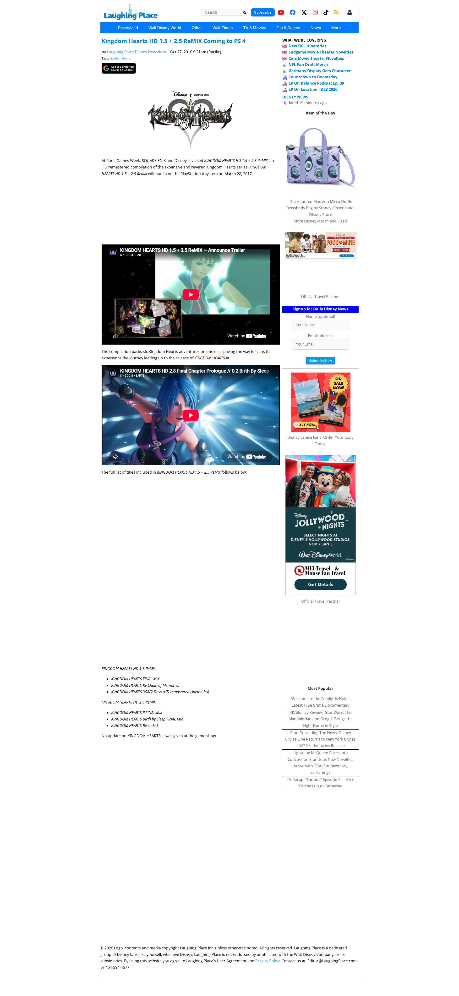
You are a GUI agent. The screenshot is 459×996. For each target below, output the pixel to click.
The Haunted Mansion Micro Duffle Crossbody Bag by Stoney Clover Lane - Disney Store (320, 208)
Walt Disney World (164, 27)
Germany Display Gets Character (320, 70)
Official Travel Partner (320, 296)
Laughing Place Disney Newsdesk (136, 51)
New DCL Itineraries (307, 46)
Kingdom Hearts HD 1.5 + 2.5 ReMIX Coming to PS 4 (174, 41)
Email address (320, 335)
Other (197, 27)
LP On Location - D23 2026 (313, 89)
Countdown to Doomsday (313, 77)
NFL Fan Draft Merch (308, 64)
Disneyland (128, 27)
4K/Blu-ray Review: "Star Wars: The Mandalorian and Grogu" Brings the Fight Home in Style (321, 719)
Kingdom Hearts (120, 58)
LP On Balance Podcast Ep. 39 (316, 83)
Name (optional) (320, 316)
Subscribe (263, 12)
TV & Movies (254, 27)
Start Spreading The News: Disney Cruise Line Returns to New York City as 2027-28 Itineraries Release (320, 739)
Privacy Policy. (268, 961)
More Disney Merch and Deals (321, 221)
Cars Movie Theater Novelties (316, 58)
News (316, 27)
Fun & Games (288, 27)
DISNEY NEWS (295, 97)
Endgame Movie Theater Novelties (321, 52)
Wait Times (223, 27)
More (336, 27)
